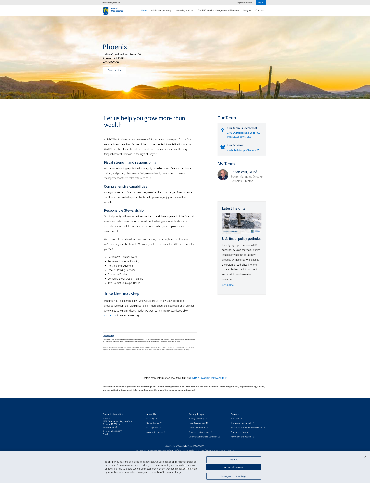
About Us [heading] (151, 414)
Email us (106, 434)
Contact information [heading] (113, 414)
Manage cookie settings (233, 476)
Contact (260, 10)
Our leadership (152, 423)
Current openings (238, 432)
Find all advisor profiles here (241, 150)
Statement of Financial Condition (203, 436)
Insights (247, 10)
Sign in (260, 3)
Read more (228, 285)
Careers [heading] (234, 414)
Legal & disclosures (197, 423)
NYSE (210, 450)
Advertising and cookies (241, 436)
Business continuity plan (199, 432)
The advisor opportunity (241, 423)
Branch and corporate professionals (247, 427)
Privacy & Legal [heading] (196, 414)
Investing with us (184, 10)
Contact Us (115, 70)
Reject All (233, 459)
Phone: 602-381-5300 (112, 431)
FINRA (220, 450)
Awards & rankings (154, 432)
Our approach (152, 427)
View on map (108, 427)
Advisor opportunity (161, 10)
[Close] (365, 457)
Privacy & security (196, 418)
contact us (110, 315)
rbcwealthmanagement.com (111, 3)
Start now (235, 418)
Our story (150, 418)
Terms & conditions (197, 427)
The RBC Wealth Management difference (218, 10)
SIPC (229, 450)
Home (144, 10)
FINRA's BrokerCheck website (207, 378)
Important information (244, 3)
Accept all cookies (233, 467)
